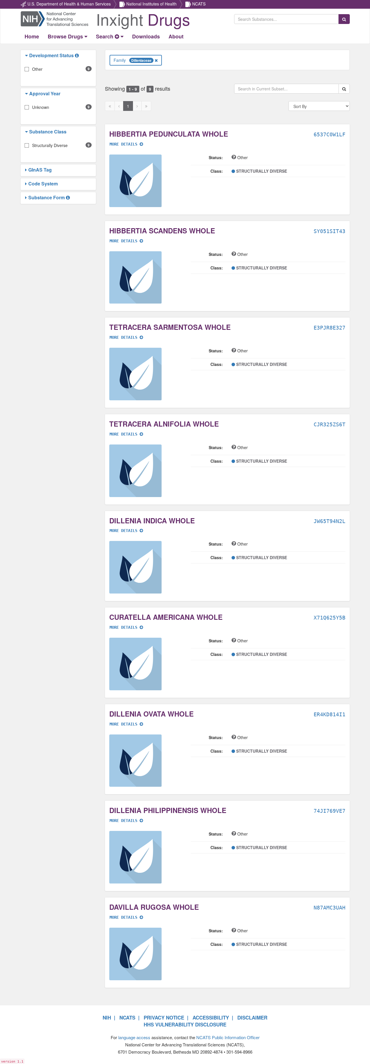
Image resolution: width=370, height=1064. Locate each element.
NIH (107, 1017)
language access (134, 1037)
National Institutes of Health (151, 4)
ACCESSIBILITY (211, 1017)
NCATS (199, 4)
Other (37, 69)
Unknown (40, 107)
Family (132, 60)
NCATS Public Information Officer (228, 1037)
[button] (27, 55)
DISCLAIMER (252, 1017)
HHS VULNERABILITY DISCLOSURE (185, 1024)
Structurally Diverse (50, 145)
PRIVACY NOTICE (164, 1017)
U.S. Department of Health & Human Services (69, 4)
